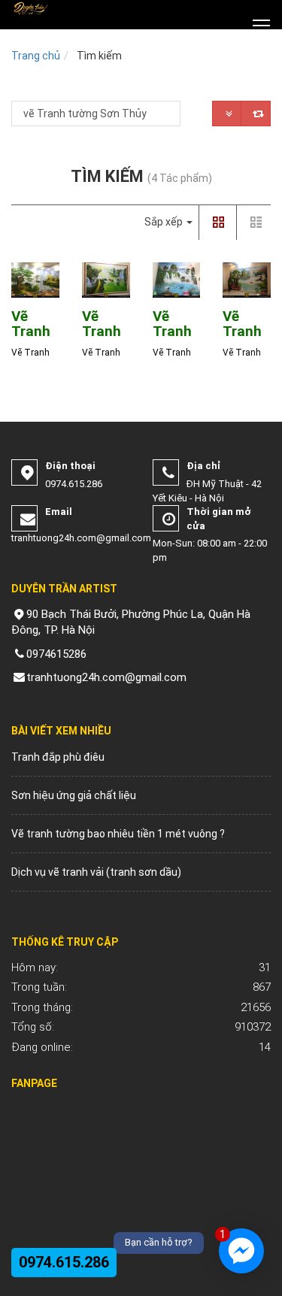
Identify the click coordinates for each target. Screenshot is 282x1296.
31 (141, 967)
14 (141, 1047)
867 (141, 987)
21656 (141, 1007)
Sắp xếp (164, 222)
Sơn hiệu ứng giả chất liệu (73, 795)
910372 (141, 1027)
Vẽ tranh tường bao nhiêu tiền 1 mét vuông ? (118, 834)
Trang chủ (35, 56)
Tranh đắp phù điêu (58, 757)
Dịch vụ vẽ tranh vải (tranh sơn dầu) (96, 872)
